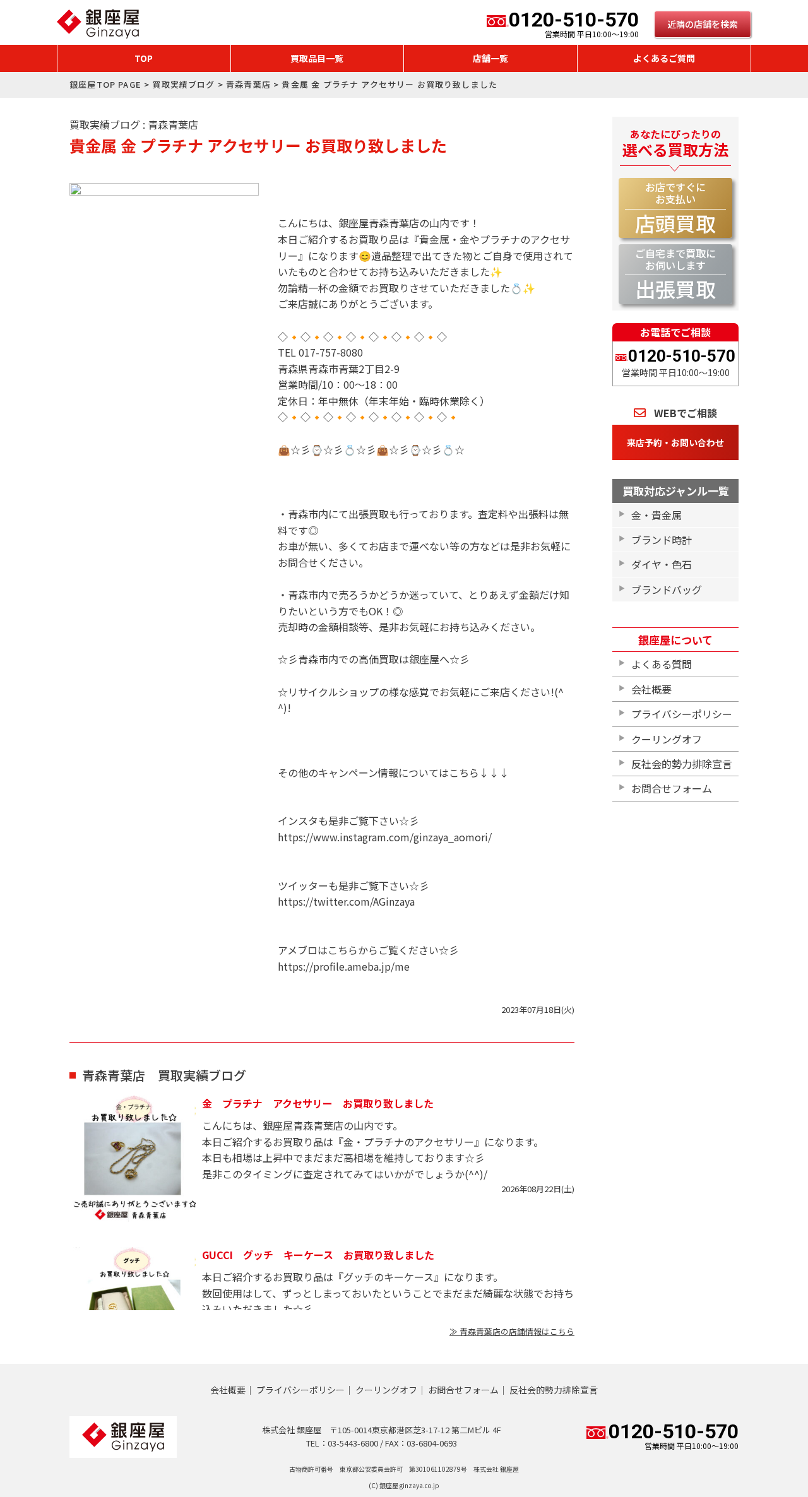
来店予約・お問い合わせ (675, 442)
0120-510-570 (574, 23)
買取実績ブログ (183, 84)
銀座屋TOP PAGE (105, 84)
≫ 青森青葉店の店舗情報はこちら (511, 1331)
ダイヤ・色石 (661, 564)
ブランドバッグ (666, 589)
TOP (143, 58)
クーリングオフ (666, 739)
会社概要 (651, 689)
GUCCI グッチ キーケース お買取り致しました (318, 1254)
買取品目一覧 (316, 58)
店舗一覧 (490, 58)
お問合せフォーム (671, 788)
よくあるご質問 (664, 58)
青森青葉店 (248, 84)
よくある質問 (661, 664)
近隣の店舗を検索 (702, 24)
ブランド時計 (661, 539)
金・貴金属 (656, 515)
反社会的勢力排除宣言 (681, 763)
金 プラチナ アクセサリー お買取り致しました (318, 1103)
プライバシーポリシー (681, 713)
